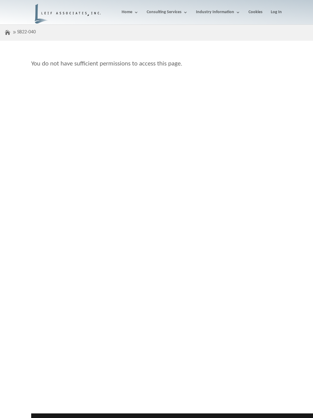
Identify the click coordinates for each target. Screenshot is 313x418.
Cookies (256, 12)
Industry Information (215, 12)
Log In (276, 12)
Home (127, 12)
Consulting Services (164, 12)
